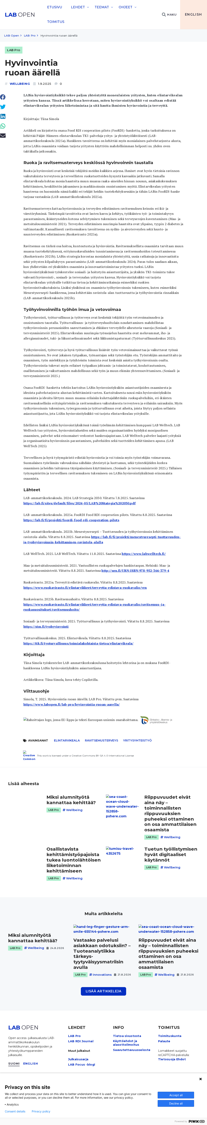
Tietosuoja (166, 1059)
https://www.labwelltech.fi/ (144, 553)
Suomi (14, 1063)
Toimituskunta (170, 1036)
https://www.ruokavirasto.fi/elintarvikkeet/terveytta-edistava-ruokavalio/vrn (85, 587)
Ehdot (181, 1059)
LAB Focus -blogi (81, 1064)
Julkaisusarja (78, 1059)
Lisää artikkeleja (103, 991)
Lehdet (78, 7)
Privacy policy (41, 1111)
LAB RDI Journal (80, 1041)
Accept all (176, 1095)
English (193, 14)
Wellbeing (20, 84)
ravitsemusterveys (101, 740)
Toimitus (55, 22)
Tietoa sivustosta (127, 1036)
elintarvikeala (67, 740)
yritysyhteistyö (137, 740)
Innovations (102, 975)
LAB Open (11, 35)
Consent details (15, 1111)
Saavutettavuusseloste (131, 1050)
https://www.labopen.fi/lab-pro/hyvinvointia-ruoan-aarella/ (71, 704)
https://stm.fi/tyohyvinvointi (46, 626)
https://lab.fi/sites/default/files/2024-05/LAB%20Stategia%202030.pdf (79, 503)
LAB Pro (30, 35)
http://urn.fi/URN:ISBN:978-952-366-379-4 (135, 570)
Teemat (102, 7)
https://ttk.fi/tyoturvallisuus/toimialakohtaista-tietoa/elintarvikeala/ (78, 643)
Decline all (176, 1103)
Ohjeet (125, 7)
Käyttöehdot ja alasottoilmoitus (126, 1043)
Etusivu (54, 7)
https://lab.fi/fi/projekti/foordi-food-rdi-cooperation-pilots (71, 520)
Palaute (164, 1041)
